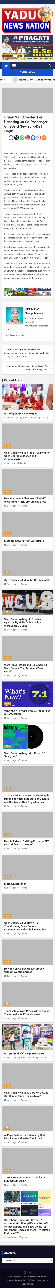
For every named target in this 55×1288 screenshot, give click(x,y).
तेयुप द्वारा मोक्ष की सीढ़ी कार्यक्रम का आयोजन (24, 1053)
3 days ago (11, 630)
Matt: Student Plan (15, 883)
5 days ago (11, 1018)
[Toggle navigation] (14, 65)
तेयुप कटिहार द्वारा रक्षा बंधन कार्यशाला (20, 413)
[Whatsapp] (22, 137)
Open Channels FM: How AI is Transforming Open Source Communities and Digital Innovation (25, 926)
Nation (8, 406)
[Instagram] (27, 137)
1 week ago (12, 1237)
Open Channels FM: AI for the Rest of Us (27, 580)
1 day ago (11, 463)
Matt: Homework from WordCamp (24, 540)
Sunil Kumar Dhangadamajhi (34, 311)
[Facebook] (11, 137)
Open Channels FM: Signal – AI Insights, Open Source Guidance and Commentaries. (27, 456)
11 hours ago (12, 417)
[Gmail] (38, 137)
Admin (23, 463)
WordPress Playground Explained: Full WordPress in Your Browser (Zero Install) (26, 668)
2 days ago (11, 506)
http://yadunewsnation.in (17, 335)
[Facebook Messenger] (33, 137)
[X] (16, 137)
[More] (44, 137)
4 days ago (11, 888)
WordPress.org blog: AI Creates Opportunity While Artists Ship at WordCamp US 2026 (23, 622)
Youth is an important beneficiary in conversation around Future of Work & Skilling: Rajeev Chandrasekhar (28, 353)
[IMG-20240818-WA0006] (27, 289)
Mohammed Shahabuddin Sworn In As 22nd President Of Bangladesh (27, 368)
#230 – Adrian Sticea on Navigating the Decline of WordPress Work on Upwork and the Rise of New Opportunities (27, 799)
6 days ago (11, 1185)
